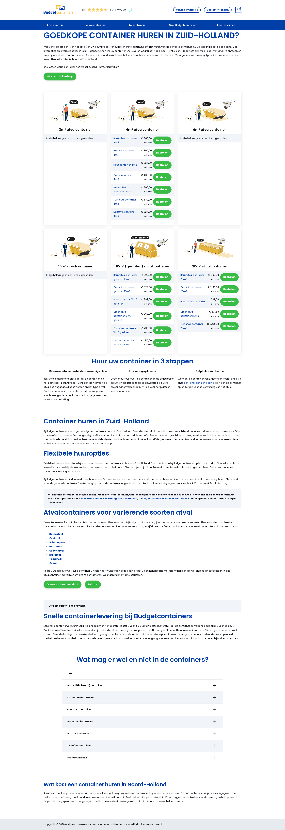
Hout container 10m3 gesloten (125, 301)
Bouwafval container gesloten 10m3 (125, 277)
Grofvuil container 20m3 (190, 289)
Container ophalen (218, 9)
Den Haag (111, 498)
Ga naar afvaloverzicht (62, 584)
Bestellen (162, 140)
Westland (168, 498)
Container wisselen (187, 9)
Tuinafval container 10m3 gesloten (124, 330)
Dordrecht (131, 498)
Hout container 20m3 (192, 301)
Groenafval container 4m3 (122, 189)
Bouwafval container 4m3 (125, 140)
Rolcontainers (137, 25)
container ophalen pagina (199, 382)
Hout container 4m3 (125, 165)
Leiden (142, 498)
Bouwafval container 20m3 (192, 277)
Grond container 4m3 (122, 177)
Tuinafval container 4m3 (124, 201)
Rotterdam (154, 498)
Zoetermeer (182, 498)
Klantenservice (226, 25)
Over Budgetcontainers (183, 25)
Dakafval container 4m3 (124, 214)
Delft (121, 498)
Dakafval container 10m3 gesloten (124, 342)
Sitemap (118, 824)
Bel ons (93, 584)
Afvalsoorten (55, 25)
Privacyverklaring (100, 824)
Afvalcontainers (95, 25)
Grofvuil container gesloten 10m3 (123, 289)
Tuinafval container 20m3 (191, 326)
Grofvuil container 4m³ (123, 152)
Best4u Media (154, 824)
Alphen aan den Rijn (92, 498)
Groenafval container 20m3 (189, 314)
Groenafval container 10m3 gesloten (122, 316)
